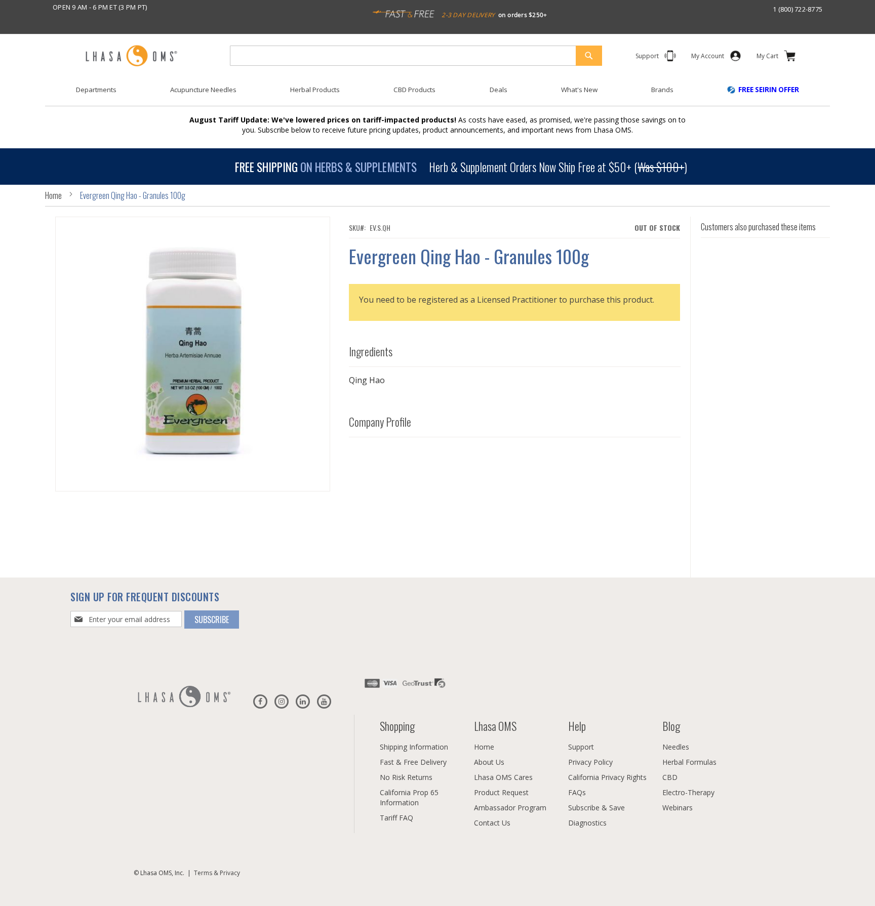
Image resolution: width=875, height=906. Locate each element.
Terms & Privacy (217, 873)
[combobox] (416, 56)
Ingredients (370, 351)
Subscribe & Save (596, 807)
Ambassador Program (510, 807)
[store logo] (131, 56)
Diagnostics (587, 823)
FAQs (577, 792)
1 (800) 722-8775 (797, 9)
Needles (675, 747)
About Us (489, 762)
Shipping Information (414, 747)
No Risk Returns (406, 777)
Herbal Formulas (689, 762)
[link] (707, 58)
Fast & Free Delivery (413, 762)
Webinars (677, 807)
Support (581, 747)
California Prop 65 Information (409, 797)
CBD (670, 777)
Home (53, 195)
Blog (671, 726)
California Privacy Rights (607, 777)
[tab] (515, 349)
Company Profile (380, 422)
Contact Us (492, 823)
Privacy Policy (590, 762)
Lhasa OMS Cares (503, 777)
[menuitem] (96, 90)
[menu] (437, 93)
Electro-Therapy (688, 792)
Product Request (501, 792)
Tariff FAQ (396, 817)
